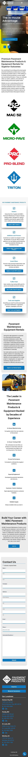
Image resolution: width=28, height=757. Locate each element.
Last (3, 579)
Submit (14, 660)
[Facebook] (3, 709)
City (3, 603)
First (3, 573)
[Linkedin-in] (6, 709)
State (4, 609)
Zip (3, 614)
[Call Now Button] (25, 754)
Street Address (6, 597)
